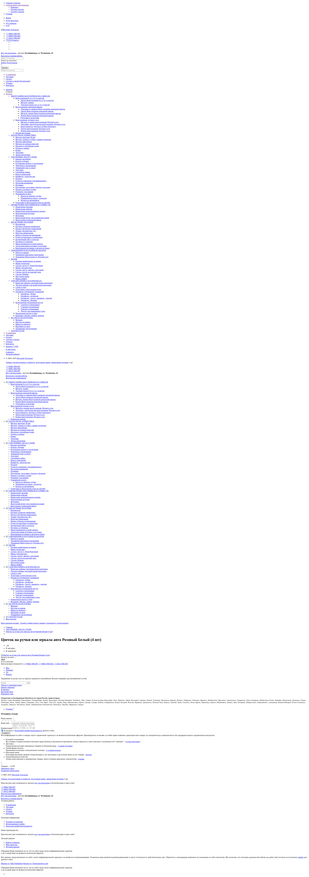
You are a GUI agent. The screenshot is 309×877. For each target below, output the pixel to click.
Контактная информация (16, 378)
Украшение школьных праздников (25, 541)
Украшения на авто (23, 194)
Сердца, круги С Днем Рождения (24, 552)
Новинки (14, 7)
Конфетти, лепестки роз (20, 463)
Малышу (14, 606)
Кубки (13, 436)
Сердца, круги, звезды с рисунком (25, 556)
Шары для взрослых (19, 554)
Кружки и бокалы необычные (23, 512)
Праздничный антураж (20, 499)
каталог (89, 755)
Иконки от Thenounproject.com (35, 864)
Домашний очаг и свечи (21, 454)
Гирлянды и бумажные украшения (29, 292)
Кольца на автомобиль (24, 486)
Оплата (9, 79)
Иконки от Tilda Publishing (12, 864)
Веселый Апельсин (25, 358)
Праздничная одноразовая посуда (29, 303)
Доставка (9, 77)
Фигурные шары (17, 562)
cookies (300, 857)
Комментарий (6, 728)
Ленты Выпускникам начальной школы (31, 397)
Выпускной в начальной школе (23, 506)
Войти (8, 18)
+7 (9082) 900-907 (13, 367)
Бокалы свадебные (18, 445)
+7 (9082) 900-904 (13, 369)
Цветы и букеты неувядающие (23, 521)
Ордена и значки (17, 434)
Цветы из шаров (17, 539)
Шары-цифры (16, 565)
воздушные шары (43, 362)
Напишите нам (7, 694)
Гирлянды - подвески (24, 582)
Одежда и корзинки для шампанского (26, 467)
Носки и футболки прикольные (23, 515)
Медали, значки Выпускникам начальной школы (35, 399)
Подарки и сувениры (19, 528)
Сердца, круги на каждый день (23, 558)
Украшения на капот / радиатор (28, 484)
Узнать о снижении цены (11, 685)
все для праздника (42, 783)
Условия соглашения (14, 822)
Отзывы (9, 14)
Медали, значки (21, 389)
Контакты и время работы (11, 56)
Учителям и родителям (24, 404)
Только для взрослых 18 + (21, 517)
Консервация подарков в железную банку (28, 534)
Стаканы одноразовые (24, 593)
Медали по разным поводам (22, 430)
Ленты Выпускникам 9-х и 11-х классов (31, 386)
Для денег (15, 456)
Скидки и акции (17, 12)
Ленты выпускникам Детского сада (30, 415)
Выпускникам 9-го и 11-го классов (29, 98)
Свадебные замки (18, 458)
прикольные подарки (60, 362)
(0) (7, 26)
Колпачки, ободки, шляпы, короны (25, 602)
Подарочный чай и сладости (22, 526)
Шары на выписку (18, 610)
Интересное (15, 510)
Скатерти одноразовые (24, 591)
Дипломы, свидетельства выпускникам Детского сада (37, 410)
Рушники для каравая (19, 478)
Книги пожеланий (18, 460)
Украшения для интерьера (21, 615)
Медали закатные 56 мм (20, 423)
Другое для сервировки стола (27, 597)
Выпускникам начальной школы (28, 107)
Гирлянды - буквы (22, 580)
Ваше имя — (6, 723)
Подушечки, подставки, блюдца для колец (28, 473)
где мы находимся (132, 742)
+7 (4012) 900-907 (13, 371)
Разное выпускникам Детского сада (30, 417)
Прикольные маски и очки (21, 599)
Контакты (10, 85)
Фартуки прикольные (19, 519)
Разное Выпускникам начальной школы (31, 402)
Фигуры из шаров (18, 608)
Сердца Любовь (17, 560)
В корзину (5, 690)
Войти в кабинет (13, 842)
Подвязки (15, 471)
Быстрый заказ (7, 692)
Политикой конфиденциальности (28, 731)
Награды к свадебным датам (22, 432)
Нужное (14, 465)
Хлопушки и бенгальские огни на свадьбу (28, 489)
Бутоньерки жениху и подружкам (24, 449)
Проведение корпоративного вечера (25, 497)
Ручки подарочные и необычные (24, 523)
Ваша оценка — (7, 718)
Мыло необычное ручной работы (24, 530)
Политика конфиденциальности (19, 826)
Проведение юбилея (19, 495)
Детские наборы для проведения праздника (28, 571)
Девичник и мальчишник (21, 452)
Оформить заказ (7, 768)
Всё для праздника (8, 53)
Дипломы (15, 439)
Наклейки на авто (18, 612)
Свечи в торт (16, 573)
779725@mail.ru (12, 40)
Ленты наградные (18, 441)
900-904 (13, 36)
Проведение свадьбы (19, 493)
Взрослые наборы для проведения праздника (29, 569)
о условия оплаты (53, 750)
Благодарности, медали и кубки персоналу (33, 413)
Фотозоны (15, 502)
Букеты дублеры (17, 447)
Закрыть (9, 90)
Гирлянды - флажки (23, 586)
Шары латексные (18, 549)
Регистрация (12, 63)
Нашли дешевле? (8, 687)
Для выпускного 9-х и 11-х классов (29, 391)
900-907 (13, 34)
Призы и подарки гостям (21, 476)
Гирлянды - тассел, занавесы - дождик (31, 584)
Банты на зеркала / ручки (25, 482)
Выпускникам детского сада (27, 120)
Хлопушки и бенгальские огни (23, 576)
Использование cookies (15, 824)
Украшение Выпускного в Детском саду (27, 543)
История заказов (12, 847)
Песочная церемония (19, 469)
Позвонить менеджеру (10, 771)
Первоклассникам (18, 419)
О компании (11, 75)
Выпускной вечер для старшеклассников (27, 504)
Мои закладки (11, 845)
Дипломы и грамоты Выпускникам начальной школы (37, 395)
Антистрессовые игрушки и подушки (26, 532)
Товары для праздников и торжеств (20, 362)
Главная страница (13, 3)
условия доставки (65, 746)
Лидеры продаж (17, 9)
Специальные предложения (17, 5)
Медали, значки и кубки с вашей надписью (28, 426)
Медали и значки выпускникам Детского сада (34, 408)
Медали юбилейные (19, 428)
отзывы (81, 759)
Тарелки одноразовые (24, 595)
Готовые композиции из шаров (23, 547)
